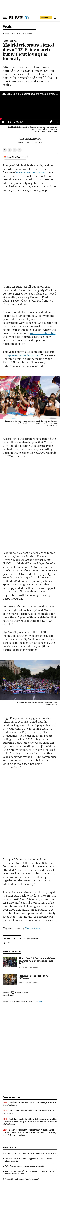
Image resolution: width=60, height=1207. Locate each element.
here (40, 1001)
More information (9, 995)
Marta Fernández (25, 982)
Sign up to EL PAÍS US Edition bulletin (22, 938)
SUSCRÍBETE (46, 18)
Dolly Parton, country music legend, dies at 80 (24, 1166)
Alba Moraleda (25, 967)
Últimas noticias (11, 1097)
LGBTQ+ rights (9, 41)
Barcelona (15, 34)
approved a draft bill (43, 333)
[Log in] (55, 17)
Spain (7, 27)
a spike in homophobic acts (23, 355)
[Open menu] (5, 17)
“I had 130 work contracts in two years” (22, 1179)
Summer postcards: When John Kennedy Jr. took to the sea (30, 1153)
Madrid (6, 34)
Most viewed (9, 1147)
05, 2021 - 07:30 (33, 143)
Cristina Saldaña (30, 139)
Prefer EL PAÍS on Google (16, 157)
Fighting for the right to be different (34, 977)
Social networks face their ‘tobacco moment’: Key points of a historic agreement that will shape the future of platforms (30, 1122)
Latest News (27, 34)
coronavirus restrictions (31, 172)
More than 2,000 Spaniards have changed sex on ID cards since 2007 (37, 961)
